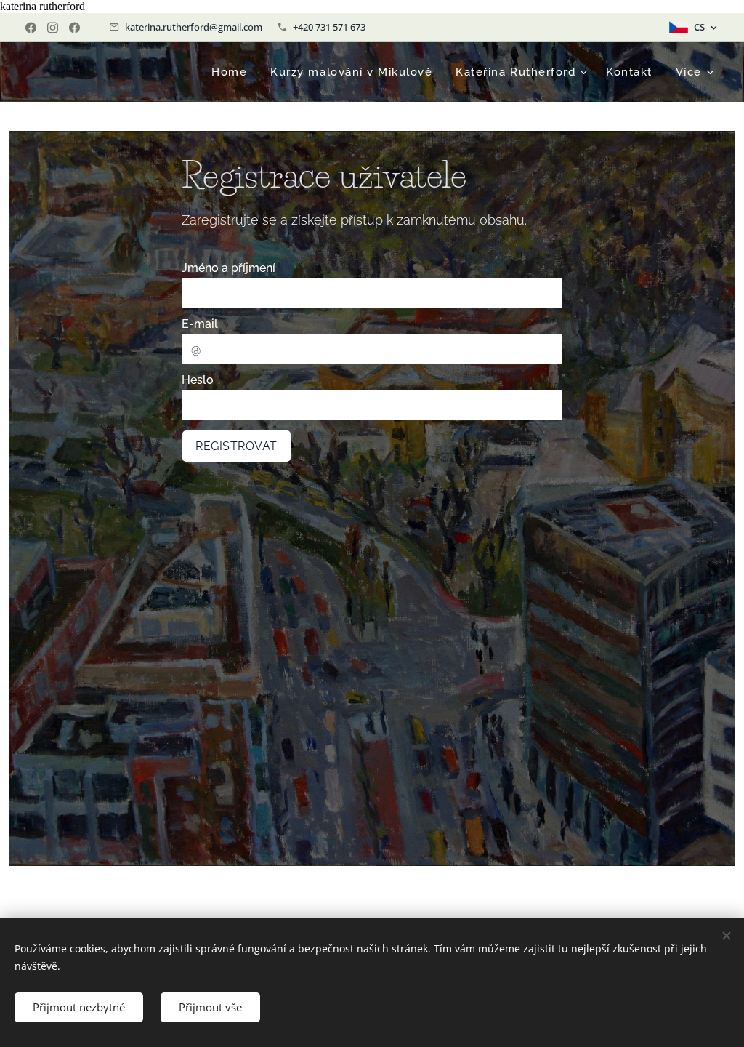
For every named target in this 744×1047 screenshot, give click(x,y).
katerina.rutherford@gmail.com (193, 26)
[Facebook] (31, 27)
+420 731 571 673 (329, 26)
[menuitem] (233, 72)
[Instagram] (53, 27)
